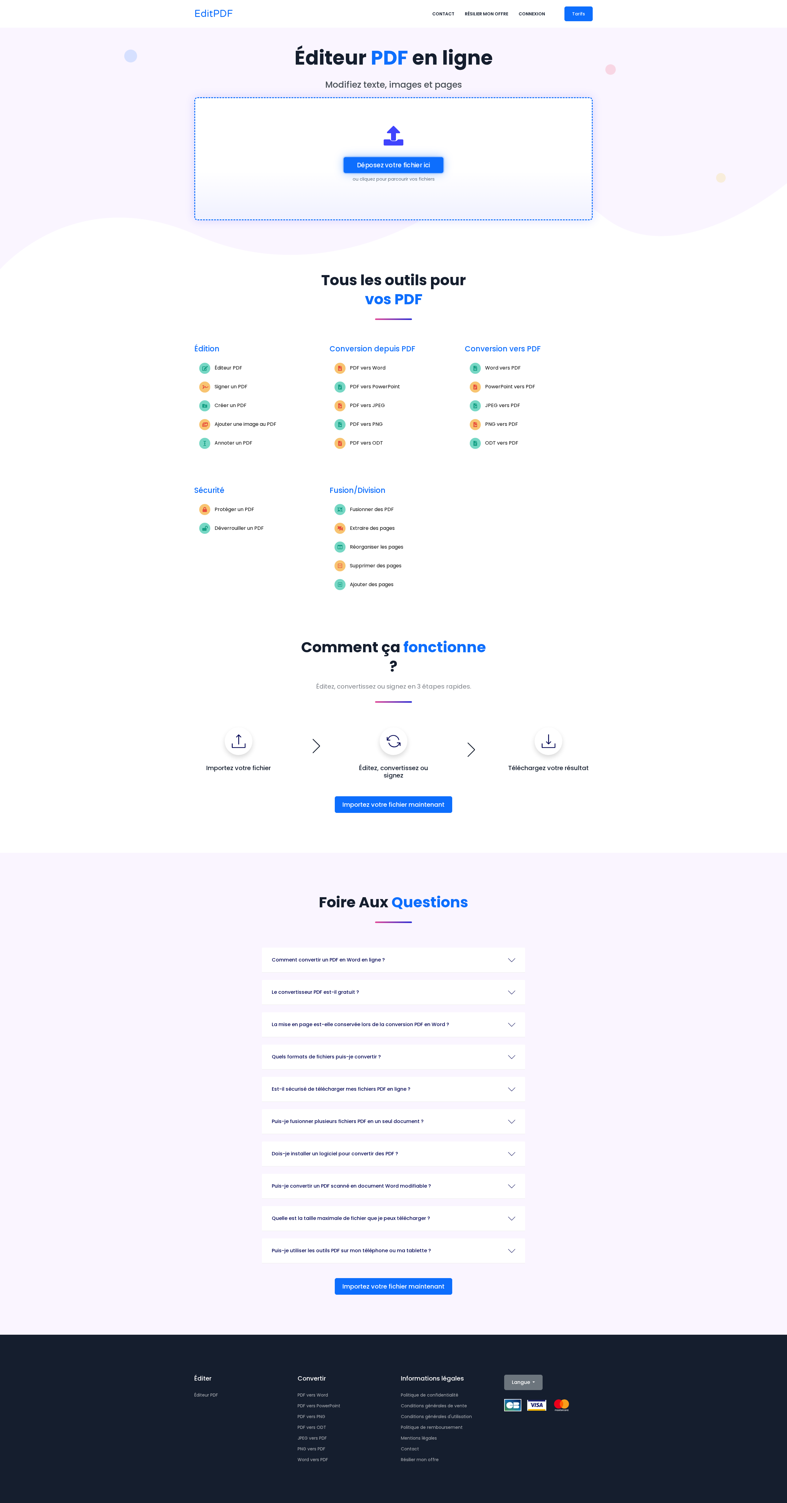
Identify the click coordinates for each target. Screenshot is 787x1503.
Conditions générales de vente (434, 1406)
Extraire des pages (372, 528)
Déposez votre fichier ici (393, 165)
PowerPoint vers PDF (509, 386)
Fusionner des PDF (371, 509)
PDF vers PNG (366, 424)
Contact (443, 14)
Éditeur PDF (227, 367)
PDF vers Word (367, 367)
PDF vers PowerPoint (374, 386)
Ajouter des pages (371, 584)
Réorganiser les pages (376, 546)
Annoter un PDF (232, 442)
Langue (521, 1382)
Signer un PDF (230, 386)
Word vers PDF (502, 367)
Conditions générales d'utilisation (436, 1416)
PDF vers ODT (366, 442)
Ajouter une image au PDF (244, 424)
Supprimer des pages (375, 565)
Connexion (532, 14)
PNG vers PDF (501, 424)
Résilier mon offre (486, 14)
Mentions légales (419, 1438)
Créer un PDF (230, 405)
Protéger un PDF (233, 509)
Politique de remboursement (432, 1427)
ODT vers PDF (501, 442)
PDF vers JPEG (367, 405)
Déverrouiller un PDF (238, 528)
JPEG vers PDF (502, 405)
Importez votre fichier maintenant (393, 804)
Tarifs (578, 14)
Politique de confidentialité (429, 1395)
